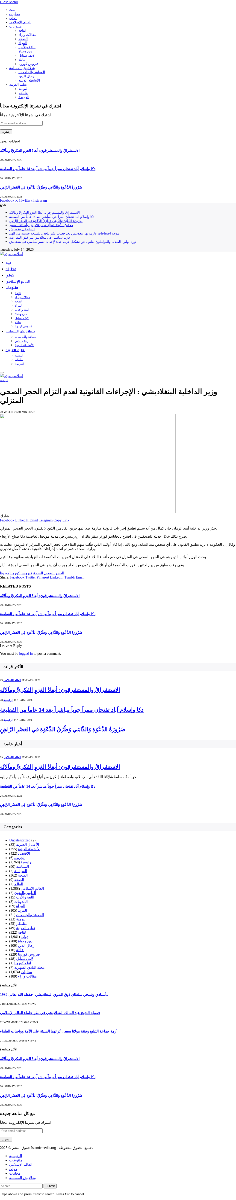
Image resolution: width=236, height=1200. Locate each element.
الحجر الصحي (54, 573)
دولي (13, 18)
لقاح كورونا (22, 963)
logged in (26, 653)
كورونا (4, 573)
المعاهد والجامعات (31, 72)
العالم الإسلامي (20, 22)
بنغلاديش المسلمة (22, 68)
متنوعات (15, 26)
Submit (50, 1186)
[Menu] (2, 372)
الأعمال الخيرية (27, 845)
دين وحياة (25, 51)
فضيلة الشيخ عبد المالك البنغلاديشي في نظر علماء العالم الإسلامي (50, 1013)
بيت (12, 10)
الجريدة (23, 97)
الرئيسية (4, 380)
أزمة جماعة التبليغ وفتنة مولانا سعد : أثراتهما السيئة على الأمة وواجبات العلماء (58, 1031)
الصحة (23, 39)
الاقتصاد (24, 853)
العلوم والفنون (25, 893)
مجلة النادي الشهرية (29, 967)
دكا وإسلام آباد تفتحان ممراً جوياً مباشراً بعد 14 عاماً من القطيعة (47, 169)
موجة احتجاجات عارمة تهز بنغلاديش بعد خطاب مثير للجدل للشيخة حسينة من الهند (64, 233)
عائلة (22, 59)
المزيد (22, 910)
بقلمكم (23, 93)
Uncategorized (19, 840)
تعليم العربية (18, 84)
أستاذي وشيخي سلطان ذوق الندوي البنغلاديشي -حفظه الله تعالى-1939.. (54, 994)
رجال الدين (26, 76)
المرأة (22, 43)
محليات (14, 14)
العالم (18, 884)
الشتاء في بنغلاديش (22, 229)
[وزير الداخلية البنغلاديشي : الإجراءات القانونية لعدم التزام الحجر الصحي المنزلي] (88, 512)
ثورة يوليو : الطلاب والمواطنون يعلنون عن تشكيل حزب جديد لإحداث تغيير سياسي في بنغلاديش (72, 242)
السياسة (22, 866)
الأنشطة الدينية (29, 80)
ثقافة (22, 30)
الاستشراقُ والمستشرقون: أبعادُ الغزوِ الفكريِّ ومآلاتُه (40, 150)
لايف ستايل (26, 55)
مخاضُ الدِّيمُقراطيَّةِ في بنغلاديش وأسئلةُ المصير (41, 225)
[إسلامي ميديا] (11, 254)
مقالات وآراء (27, 35)
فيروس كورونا (28, 64)
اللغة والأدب (26, 47)
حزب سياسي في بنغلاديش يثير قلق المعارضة (40, 237)
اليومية (23, 89)
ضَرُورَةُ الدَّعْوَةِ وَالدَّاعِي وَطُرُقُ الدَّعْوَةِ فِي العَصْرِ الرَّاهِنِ (41, 187)
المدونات (21, 902)
